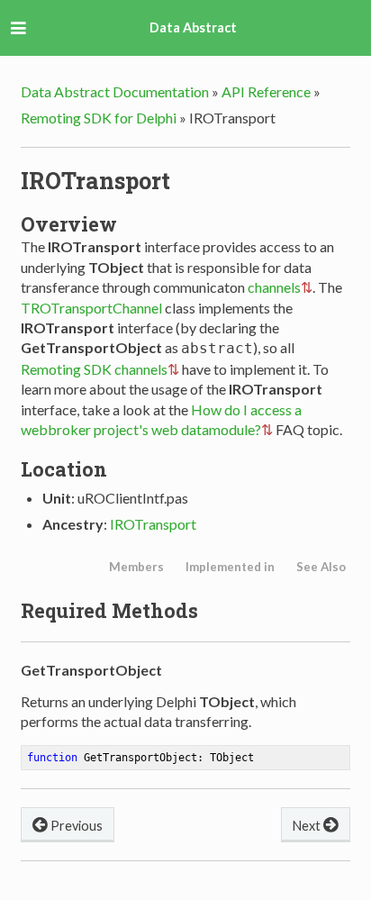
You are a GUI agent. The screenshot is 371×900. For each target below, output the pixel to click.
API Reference (266, 91)
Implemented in (230, 566)
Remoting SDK (66, 368)
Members (136, 566)
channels (274, 286)
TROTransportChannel (91, 307)
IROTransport (153, 523)
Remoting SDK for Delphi (98, 117)
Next (308, 825)
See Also (321, 566)
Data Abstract (193, 27)
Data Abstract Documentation (115, 91)
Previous (75, 825)
